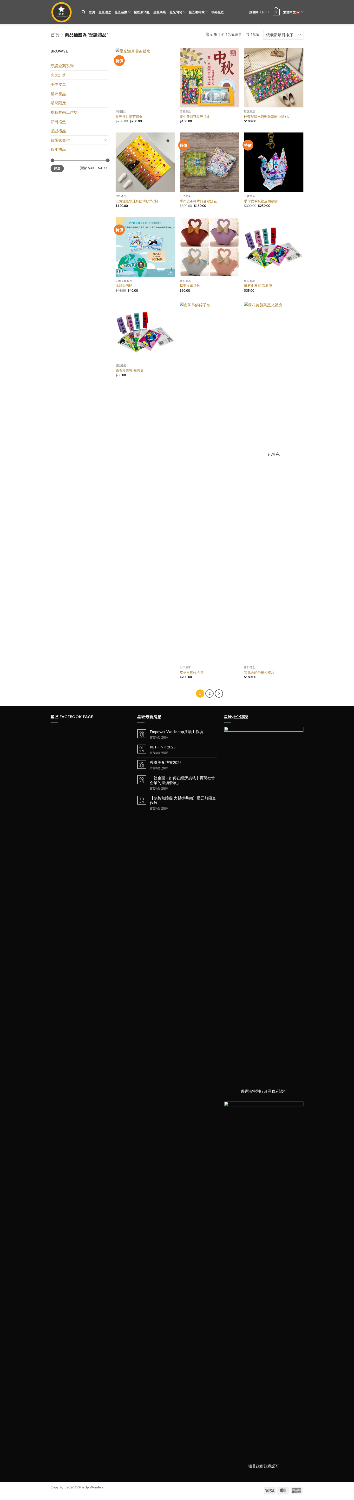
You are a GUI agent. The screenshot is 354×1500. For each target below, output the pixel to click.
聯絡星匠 (217, 12)
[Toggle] (105, 140)
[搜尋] (83, 12)
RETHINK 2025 (163, 747)
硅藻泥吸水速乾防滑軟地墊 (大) (267, 116)
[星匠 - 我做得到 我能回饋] (62, 12)
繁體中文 (289, 12)
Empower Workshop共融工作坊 (176, 731)
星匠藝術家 (197, 12)
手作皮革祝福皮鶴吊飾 (261, 201)
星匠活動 (121, 12)
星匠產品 (58, 93)
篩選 (57, 168)
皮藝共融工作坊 (64, 112)
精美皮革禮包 (190, 286)
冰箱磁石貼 (124, 286)
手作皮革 (58, 84)
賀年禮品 (58, 149)
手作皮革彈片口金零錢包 (198, 201)
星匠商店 (159, 12)
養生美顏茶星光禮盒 (195, 116)
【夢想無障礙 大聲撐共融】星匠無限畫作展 (183, 800)
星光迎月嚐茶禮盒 (129, 116)
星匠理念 (104, 12)
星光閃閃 (176, 12)
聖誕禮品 (58, 130)
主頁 (92, 12)
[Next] (219, 693)
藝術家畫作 (60, 140)
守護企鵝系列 (62, 65)
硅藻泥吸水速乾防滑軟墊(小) (137, 201)
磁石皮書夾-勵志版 (130, 370)
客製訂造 (58, 75)
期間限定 (58, 102)
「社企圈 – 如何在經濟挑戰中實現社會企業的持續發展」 (182, 780)
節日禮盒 (58, 121)
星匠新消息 (142, 12)
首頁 (55, 34)
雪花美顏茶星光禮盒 (259, 672)
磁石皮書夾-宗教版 (258, 286)
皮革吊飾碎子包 (191, 672)
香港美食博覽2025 (166, 762)
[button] (264, 12)
